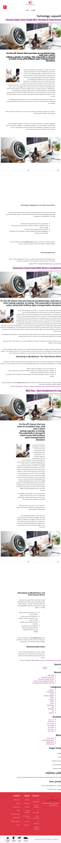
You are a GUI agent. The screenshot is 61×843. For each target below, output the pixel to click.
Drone (18, 825)
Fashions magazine (49, 695)
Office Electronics (36, 817)
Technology (41, 263)
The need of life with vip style (46, 679)
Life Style (51, 699)
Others (52, 703)
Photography (50, 705)
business (51, 263)
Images (52, 697)
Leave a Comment (56, 386)
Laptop (18, 803)
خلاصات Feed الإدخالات (48, 740)
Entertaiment (19, 386)
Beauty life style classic (47, 677)
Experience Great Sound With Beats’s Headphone (37, 268)
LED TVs (27, 821)
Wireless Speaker (15, 821)
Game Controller (15, 814)
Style (52, 707)
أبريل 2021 (51, 719)
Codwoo (55, 839)
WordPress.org (50, 744)
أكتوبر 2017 (51, 727)
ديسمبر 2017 (50, 723)
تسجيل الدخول (50, 738)
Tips (53, 711)
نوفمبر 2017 (50, 725)
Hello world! (51, 675)
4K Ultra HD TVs (26, 817)
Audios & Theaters (36, 806)
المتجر (27, 10)
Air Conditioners (35, 801)
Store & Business (27, 811)
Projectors (27, 803)
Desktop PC (17, 800)
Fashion (52, 693)
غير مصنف (51, 712)
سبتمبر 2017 (51, 729)
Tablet (18, 810)
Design (37, 660)
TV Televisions (36, 823)
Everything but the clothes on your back (43, 683)
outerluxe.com (42, 22)
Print (43, 386)
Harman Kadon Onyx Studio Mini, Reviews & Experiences (33, 19)
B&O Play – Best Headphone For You (43, 390)
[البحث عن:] (54, 668)
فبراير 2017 (51, 731)
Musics (52, 701)
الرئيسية (33, 10)
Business (51, 690)
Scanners (27, 807)
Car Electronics (36, 812)
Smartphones (16, 807)
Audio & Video (16, 817)
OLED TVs (27, 825)
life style (42, 660)
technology (57, 263)
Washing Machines (36, 828)
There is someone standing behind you (43, 681)
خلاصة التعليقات (50, 742)
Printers (27, 800)
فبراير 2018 (51, 721)
